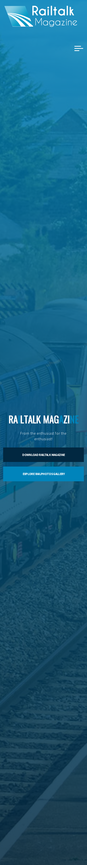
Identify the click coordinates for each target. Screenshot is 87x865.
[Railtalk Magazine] (40, 16)
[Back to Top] (68, 846)
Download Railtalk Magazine (43, 455)
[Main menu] (78, 48)
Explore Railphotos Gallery (44, 474)
